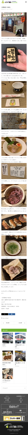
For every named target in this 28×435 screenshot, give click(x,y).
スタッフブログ (9, 9)
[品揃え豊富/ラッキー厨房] (20, 356)
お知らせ (21, 400)
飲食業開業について (21, 396)
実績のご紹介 (7, 398)
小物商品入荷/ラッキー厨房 (20, 345)
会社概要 (7, 400)
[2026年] (7, 338)
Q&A (21, 398)
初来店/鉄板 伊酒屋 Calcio (6, 363)
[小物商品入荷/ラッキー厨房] (20, 338)
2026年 (4, 345)
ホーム (7, 396)
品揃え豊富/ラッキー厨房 (20, 363)
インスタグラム (21, 402)
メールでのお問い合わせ (20, 412)
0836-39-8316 (7, 412)
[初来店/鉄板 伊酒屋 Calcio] (7, 356)
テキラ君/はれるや (6, 380)
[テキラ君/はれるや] (7, 373)
